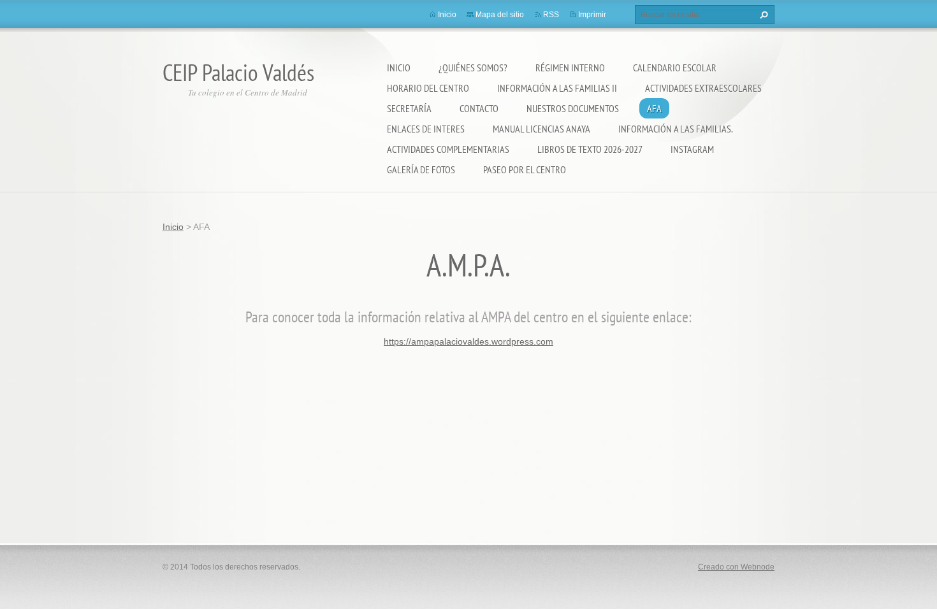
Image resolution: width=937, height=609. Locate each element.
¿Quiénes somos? (473, 67)
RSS (551, 14)
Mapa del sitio (500, 14)
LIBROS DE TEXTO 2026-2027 (590, 149)
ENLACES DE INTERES (426, 128)
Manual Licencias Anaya (541, 128)
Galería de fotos (421, 169)
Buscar (762, 14)
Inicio (398, 67)
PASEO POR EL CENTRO (524, 169)
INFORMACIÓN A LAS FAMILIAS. (675, 128)
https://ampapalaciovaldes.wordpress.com (468, 341)
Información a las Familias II (557, 88)
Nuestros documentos (573, 108)
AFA (654, 108)
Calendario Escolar (674, 67)
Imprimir (592, 14)
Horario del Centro (428, 88)
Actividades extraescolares (703, 88)
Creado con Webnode (736, 566)
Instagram (692, 149)
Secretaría (409, 108)
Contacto (479, 108)
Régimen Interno (570, 67)
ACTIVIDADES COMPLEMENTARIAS (448, 149)
